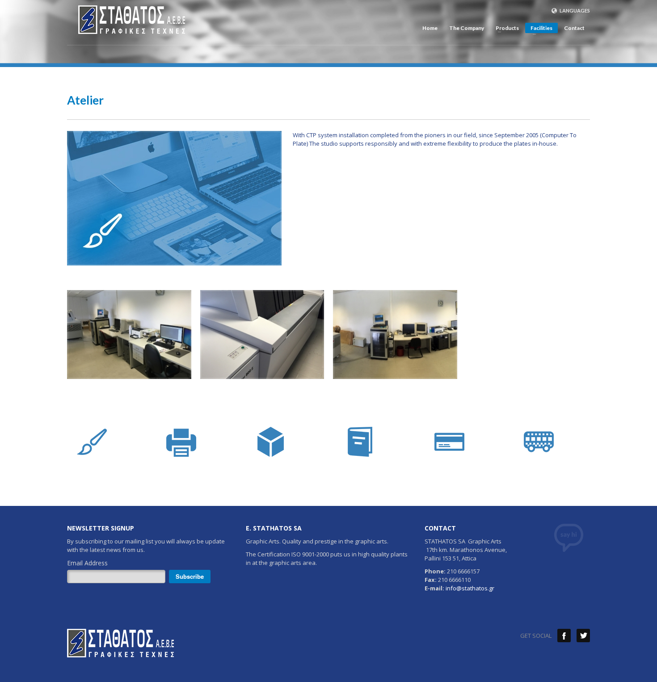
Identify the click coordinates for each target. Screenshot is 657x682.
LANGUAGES (574, 10)
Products (504, 28)
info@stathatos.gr (470, 588)
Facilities (538, 29)
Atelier (85, 100)
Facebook (564, 635)
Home (430, 28)
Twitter (583, 635)
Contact (574, 28)
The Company (466, 28)
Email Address (87, 563)
